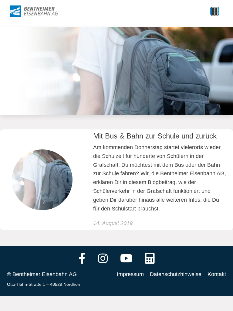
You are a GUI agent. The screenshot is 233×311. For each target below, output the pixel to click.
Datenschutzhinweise (175, 274)
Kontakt (217, 274)
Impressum (130, 274)
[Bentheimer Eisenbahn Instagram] (103, 259)
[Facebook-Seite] (82, 259)
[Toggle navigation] (214, 11)
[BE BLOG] (39, 11)
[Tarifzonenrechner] (150, 259)
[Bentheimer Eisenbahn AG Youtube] (126, 259)
